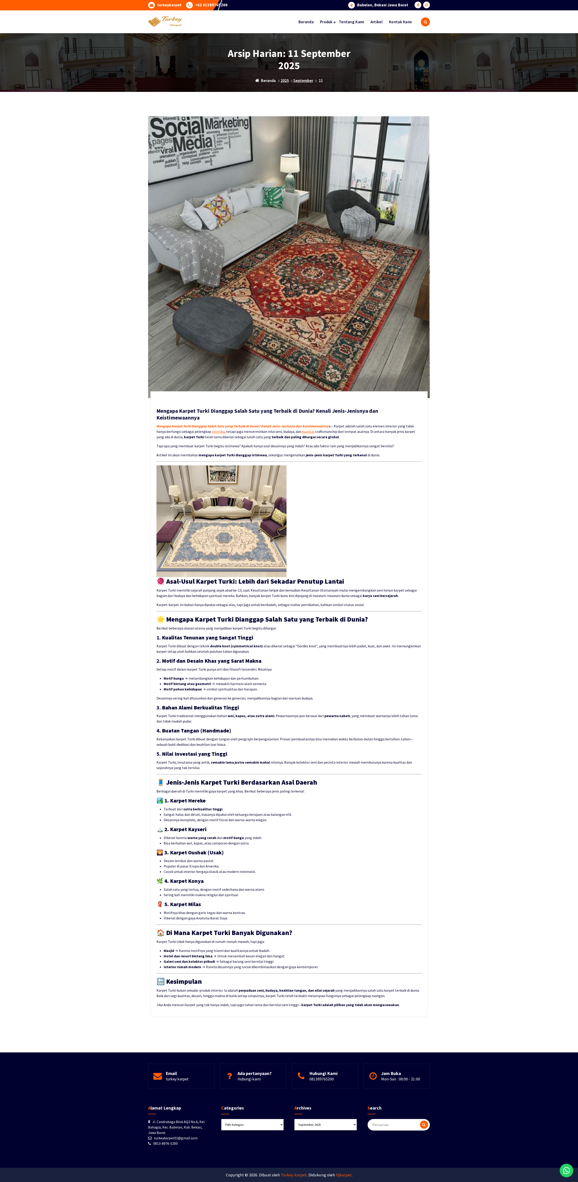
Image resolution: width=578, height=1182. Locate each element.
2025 (285, 80)
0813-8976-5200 (165, 1143)
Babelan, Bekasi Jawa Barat (382, 4)
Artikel (377, 21)
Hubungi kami (249, 1079)
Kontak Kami (400, 21)
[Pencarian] (424, 1125)
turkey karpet (177, 1079)
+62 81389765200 (211, 4)
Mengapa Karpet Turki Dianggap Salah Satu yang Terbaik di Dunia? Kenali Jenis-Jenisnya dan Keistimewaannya (267, 414)
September (303, 80)
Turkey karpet (294, 1174)
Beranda (306, 21)
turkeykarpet (169, 4)
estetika (218, 431)
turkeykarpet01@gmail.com (176, 1138)
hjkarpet (344, 1174)
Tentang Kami (351, 21)
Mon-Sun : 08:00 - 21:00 (400, 1079)
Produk (326, 21)
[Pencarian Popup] (425, 21)
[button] (566, 1170)
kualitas (308, 431)
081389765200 (321, 1079)
